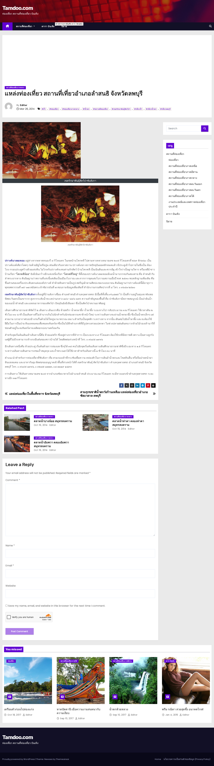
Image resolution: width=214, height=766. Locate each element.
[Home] (7, 26)
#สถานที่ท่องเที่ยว (100, 109)
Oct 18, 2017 (15, 714)
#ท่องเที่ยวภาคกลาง (70, 109)
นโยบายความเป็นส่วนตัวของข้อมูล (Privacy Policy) (187, 759)
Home (158, 759)
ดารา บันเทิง (50, 25)
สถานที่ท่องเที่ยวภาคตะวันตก (185, 190)
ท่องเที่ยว (173, 160)
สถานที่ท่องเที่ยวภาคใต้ (181, 196)
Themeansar (62, 759)
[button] (210, 26)
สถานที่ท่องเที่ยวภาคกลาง (15, 87)
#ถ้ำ (44, 109)
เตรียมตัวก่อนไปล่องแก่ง (19, 709)
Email (9, 565)
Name (10, 545)
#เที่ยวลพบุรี (165, 109)
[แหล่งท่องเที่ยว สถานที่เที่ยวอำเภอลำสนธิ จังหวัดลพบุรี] (80, 214)
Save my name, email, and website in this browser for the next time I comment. (56, 606)
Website (10, 586)
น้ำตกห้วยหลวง (118, 709)
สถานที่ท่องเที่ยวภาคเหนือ (183, 166)
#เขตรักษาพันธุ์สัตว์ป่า (121, 109)
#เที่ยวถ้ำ (138, 109)
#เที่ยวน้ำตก (151, 109)
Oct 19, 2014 (41, 425)
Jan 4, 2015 (172, 714)
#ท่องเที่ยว (53, 109)
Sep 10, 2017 (67, 718)
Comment (12, 480)
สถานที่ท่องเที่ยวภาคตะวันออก (185, 184)
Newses (48, 759)
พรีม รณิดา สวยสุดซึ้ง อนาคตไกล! (182, 709)
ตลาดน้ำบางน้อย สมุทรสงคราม (53, 421)
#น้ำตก (86, 109)
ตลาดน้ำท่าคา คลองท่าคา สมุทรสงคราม (128, 423)
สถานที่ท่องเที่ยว (24, 26)
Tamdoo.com (17, 8)
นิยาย (64, 26)
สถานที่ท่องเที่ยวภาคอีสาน (183, 172)
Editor (23, 105)
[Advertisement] (107, 62)
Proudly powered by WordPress (18, 759)
